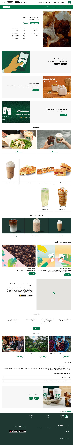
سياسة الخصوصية (66, 427)
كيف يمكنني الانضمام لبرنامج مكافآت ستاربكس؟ (62, 373)
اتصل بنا (47, 417)
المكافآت (62, 2)
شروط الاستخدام (57, 427)
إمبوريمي (50, 2)
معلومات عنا (62, 417)
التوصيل (54, 2)
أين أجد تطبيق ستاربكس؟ (66, 377)
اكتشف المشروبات (54, 151)
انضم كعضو (26, 23)
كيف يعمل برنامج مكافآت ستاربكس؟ (64, 366)
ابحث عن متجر (36, 328)
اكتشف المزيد (63, 114)
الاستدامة (32, 417)
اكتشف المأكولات (19, 151)
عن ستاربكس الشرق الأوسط (42, 2)
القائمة (58, 2)
